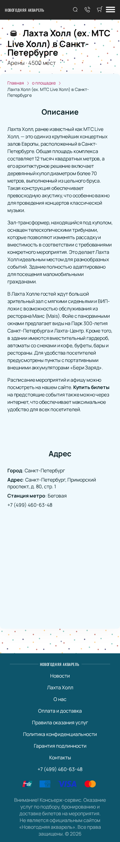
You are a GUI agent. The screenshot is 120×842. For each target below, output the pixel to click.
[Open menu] (110, 10)
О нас (60, 699)
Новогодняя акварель (24, 10)
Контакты (60, 757)
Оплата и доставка (60, 710)
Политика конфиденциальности (60, 734)
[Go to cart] (100, 10)
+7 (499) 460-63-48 (29, 505)
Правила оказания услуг (60, 722)
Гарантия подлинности (60, 745)
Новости (60, 675)
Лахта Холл (60, 687)
